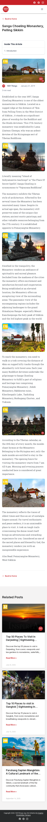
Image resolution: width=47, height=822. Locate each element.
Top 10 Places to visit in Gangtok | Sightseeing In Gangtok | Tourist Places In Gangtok (22, 708)
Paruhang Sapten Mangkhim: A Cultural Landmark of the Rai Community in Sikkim (23, 773)
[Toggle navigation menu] (42, 9)
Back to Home (11, 19)
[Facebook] (34, 2)
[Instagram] (42, 2)
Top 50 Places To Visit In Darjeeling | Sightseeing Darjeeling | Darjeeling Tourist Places (20, 641)
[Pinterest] (38, 2)
